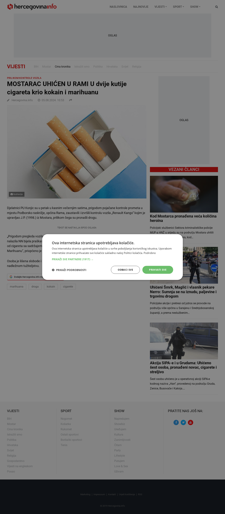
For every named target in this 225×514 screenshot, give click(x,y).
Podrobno (150, 252)
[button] (112, 259)
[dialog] (112, 257)
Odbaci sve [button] (125, 269)
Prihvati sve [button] (157, 269)
